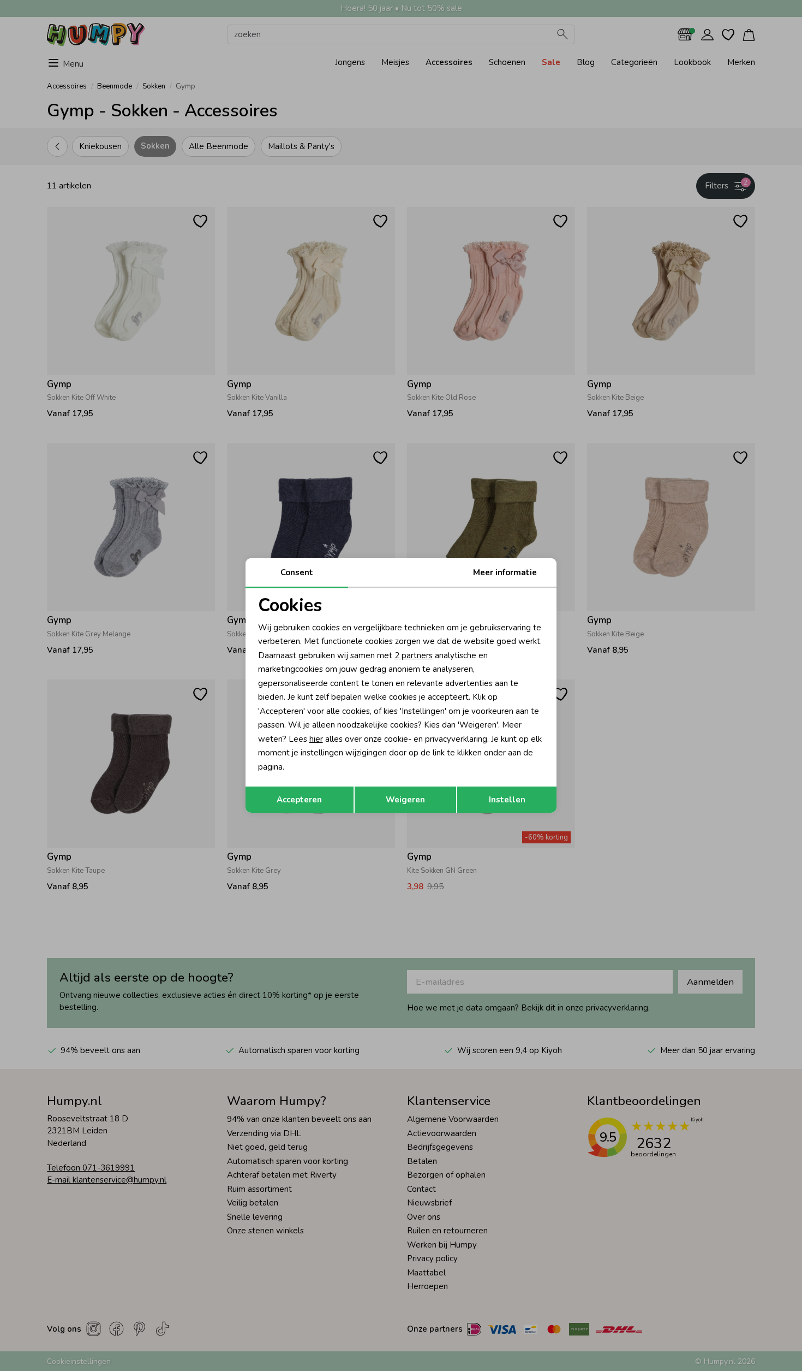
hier (316, 739)
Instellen (507, 799)
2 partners (413, 655)
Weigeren (405, 799)
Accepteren (299, 799)
